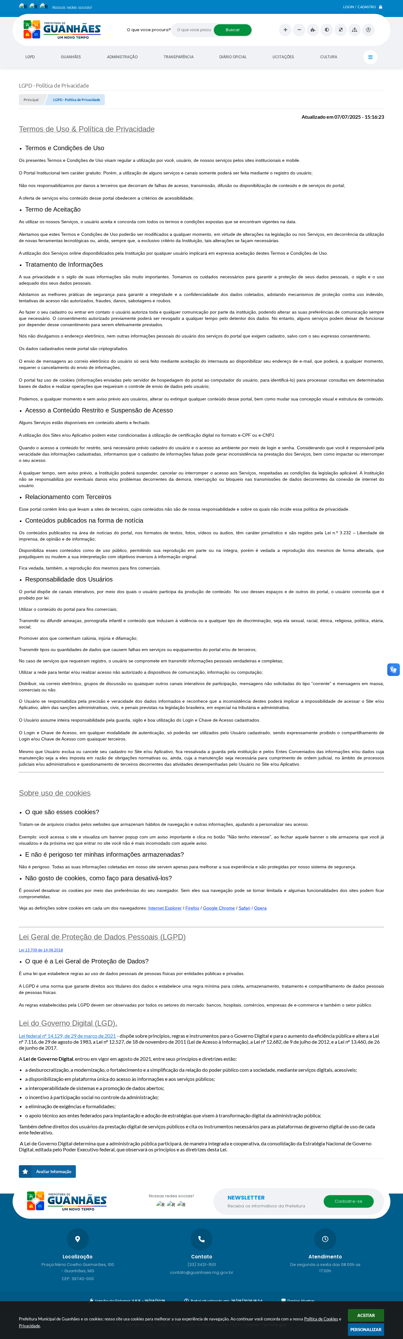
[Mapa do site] (354, 30)
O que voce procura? (149, 30)
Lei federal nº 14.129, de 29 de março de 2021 (67, 1036)
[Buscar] (233, 30)
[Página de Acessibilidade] (368, 30)
